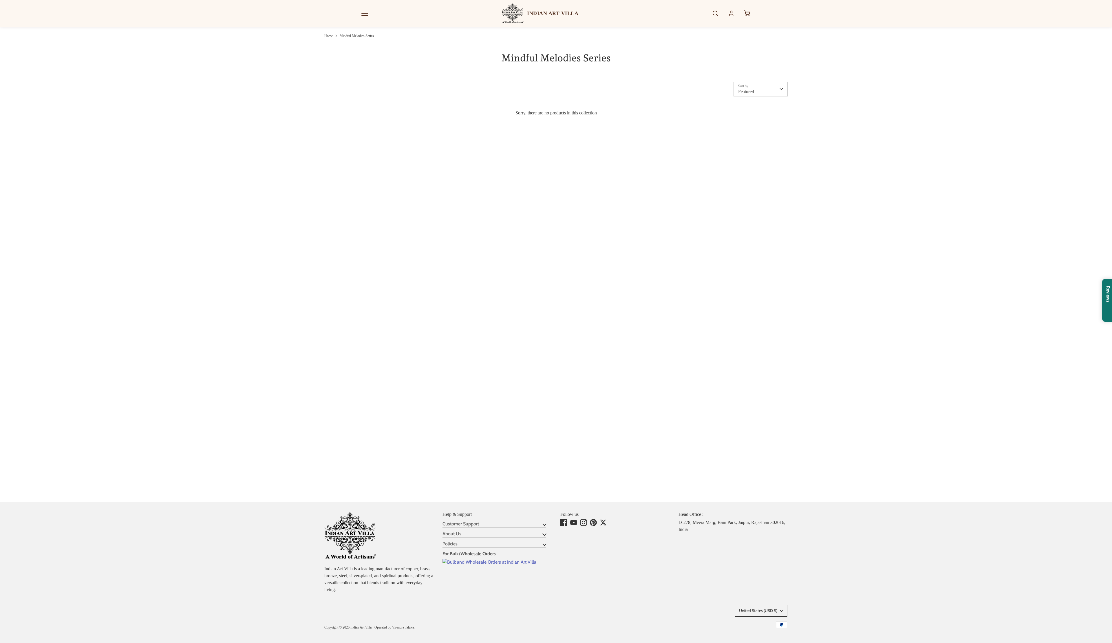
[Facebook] (563, 522)
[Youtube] (573, 522)
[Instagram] (583, 522)
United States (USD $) (758, 610)
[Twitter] (603, 522)
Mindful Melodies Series (357, 36)
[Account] (731, 13)
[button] (365, 13)
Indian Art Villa (361, 627)
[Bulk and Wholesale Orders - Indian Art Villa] (489, 562)
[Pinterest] (593, 522)
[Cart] (747, 13)
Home (328, 36)
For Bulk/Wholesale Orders (469, 553)
